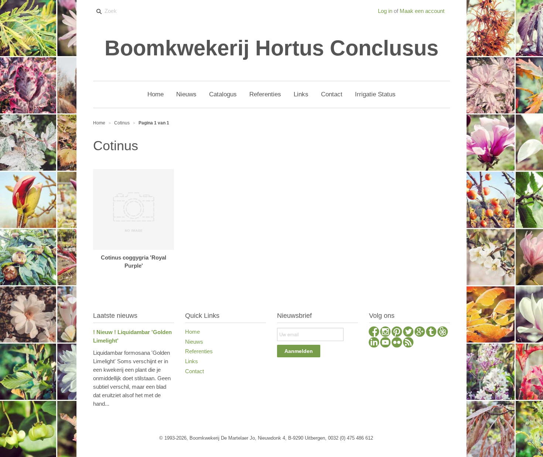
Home (192, 332)
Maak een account (422, 11)
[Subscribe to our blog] (408, 343)
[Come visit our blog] (431, 333)
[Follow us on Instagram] (385, 333)
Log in (385, 11)
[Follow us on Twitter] (408, 333)
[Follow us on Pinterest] (397, 333)
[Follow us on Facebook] (374, 333)
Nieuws (194, 342)
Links (191, 361)
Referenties (199, 351)
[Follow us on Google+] (419, 333)
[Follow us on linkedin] (374, 343)
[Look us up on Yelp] (442, 333)
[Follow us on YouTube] (385, 343)
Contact (194, 371)
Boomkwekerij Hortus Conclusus (271, 48)
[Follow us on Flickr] (397, 343)
